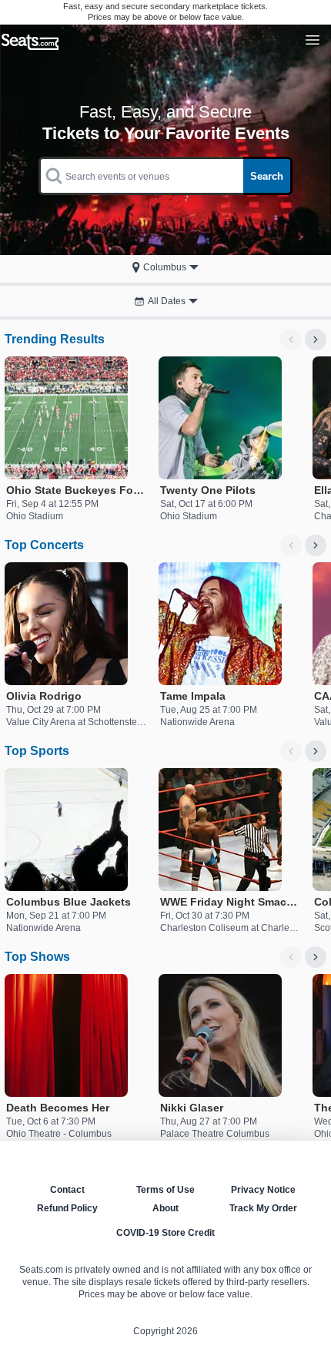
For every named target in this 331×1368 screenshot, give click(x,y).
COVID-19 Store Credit (165, 1232)
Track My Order (263, 1208)
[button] (165, 267)
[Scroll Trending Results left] (291, 339)
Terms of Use (165, 1189)
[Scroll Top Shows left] (291, 957)
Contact (67, 1189)
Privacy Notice (263, 1189)
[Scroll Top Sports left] (291, 751)
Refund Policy (67, 1208)
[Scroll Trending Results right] (315, 339)
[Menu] (312, 40)
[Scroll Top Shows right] (315, 957)
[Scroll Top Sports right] (315, 751)
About (165, 1208)
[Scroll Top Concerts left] (291, 545)
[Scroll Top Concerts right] (315, 545)
